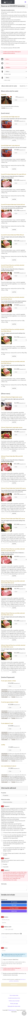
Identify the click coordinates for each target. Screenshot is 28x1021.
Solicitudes (4, 884)
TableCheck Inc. (12, 1010)
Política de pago (14, 1003)
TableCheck (14, 911)
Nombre (5, 917)
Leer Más (14, 140)
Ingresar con (4, 899)
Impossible (5, 866)
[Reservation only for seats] (9, 86)
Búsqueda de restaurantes (14, 1006)
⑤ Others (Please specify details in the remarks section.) (14, 854)
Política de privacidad (14, 1000)
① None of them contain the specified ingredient (14, 832)
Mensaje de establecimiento (8, 10)
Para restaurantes (14, 995)
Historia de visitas (5, 799)
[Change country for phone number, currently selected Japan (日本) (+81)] (3, 929)
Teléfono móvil (6, 926)
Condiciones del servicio (14, 998)
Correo (4, 948)
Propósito (3, 792)
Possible (5, 864)
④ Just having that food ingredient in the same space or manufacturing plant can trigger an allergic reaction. (14, 849)
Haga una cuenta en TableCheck (10, 959)
